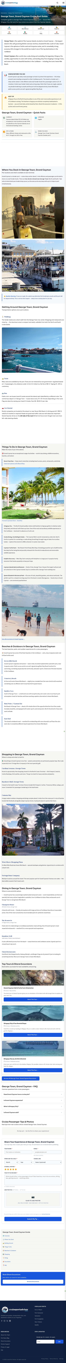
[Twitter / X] (7, 1321)
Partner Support (5, 1344)
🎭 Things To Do (7, 1247)
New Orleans (38, 1322)
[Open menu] (63, 2)
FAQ (2, 1350)
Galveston (37, 1316)
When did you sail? (10, 1158)
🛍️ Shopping (6, 1254)
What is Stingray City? (11, 1106)
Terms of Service (54, 1358)
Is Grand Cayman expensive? (13, 1100)
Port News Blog (5, 1338)
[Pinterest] (10, 1321)
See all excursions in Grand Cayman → (13, 639)
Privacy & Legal (5, 1347)
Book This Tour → (33, 999)
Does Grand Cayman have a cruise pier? (17, 1094)
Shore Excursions (5, 1341)
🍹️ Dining (5, 1258)
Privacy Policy (44, 1358)
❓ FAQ (5, 1265)
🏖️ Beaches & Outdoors (9, 1250)
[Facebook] (2, 1321)
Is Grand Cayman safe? (11, 1112)
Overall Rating (9, 1166)
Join (59, 1341)
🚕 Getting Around (8, 1243)
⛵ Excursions (6, 1261)
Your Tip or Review (10, 1173)
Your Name (8, 1148)
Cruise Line (37, 1158)
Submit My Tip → (33, 1219)
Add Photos (14, 1190)
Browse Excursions (33, 1281)
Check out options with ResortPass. (14, 464)
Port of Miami (38, 1310)
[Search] (57, 2)
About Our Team (5, 1335)
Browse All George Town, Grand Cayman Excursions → (21, 1078)
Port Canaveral (39, 1313)
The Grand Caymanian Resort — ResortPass (12, 520)
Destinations (4, 13)
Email (36, 1148)
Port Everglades (39, 1319)
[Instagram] (4, 1321)
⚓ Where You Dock (8, 1239)
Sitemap (61, 1358)
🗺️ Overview (6, 1236)
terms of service (46, 1214)
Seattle (37, 1325)
